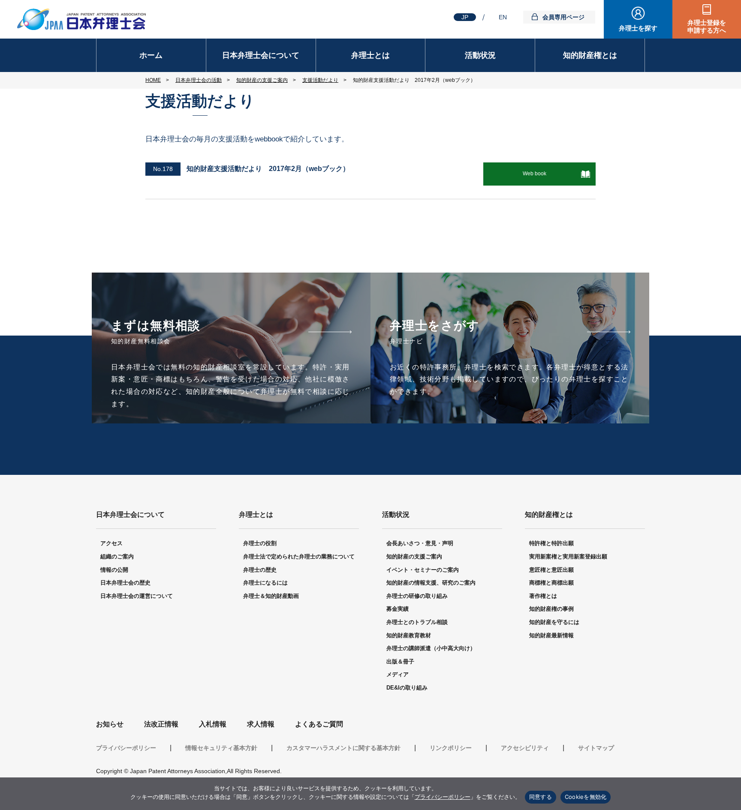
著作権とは (543, 596)
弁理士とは (370, 55)
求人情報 (260, 724)
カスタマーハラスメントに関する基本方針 (343, 747)
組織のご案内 (117, 556)
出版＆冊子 (400, 661)
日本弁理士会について (260, 55)
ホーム (151, 55)
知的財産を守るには (554, 622)
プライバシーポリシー (126, 747)
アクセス (111, 543)
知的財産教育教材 (408, 635)
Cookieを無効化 (586, 796)
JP (464, 17)
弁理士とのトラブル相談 (417, 622)
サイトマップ (596, 747)
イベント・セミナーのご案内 (422, 570)
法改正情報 (161, 724)
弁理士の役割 (260, 543)
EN (503, 17)
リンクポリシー (451, 747)
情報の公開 (114, 570)
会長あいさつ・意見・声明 (419, 543)
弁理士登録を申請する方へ (706, 26)
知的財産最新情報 (551, 635)
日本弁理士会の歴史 (125, 582)
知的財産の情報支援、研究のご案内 (431, 582)
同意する (540, 796)
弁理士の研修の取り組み (417, 596)
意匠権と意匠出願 (551, 570)
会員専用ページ (563, 17)
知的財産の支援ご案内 (414, 556)
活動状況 (480, 55)
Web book (534, 174)
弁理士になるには (265, 582)
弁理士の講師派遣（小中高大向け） (431, 648)
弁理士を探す (638, 28)
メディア (397, 674)
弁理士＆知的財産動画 (271, 596)
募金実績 (397, 609)
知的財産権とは (590, 55)
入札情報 (212, 724)
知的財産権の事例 (551, 609)
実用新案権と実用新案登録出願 (568, 556)
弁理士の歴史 (260, 570)
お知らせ (110, 724)
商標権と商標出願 (551, 582)
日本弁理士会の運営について (136, 596)
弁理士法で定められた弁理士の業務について (299, 556)
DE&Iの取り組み (407, 687)
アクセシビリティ (525, 747)
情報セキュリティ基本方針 (221, 747)
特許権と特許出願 (551, 543)
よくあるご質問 (319, 724)
